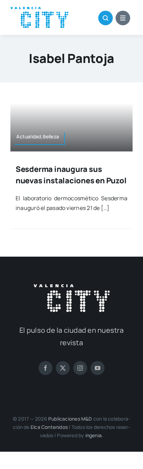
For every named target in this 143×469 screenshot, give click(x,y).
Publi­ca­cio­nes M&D (70, 418)
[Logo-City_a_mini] (39, 9)
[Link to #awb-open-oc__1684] (123, 18)
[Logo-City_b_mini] (72, 287)
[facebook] (45, 368)
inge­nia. (94, 435)
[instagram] (80, 368)
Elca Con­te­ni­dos (49, 427)
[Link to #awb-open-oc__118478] (105, 18)
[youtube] (97, 368)
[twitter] (63, 368)
